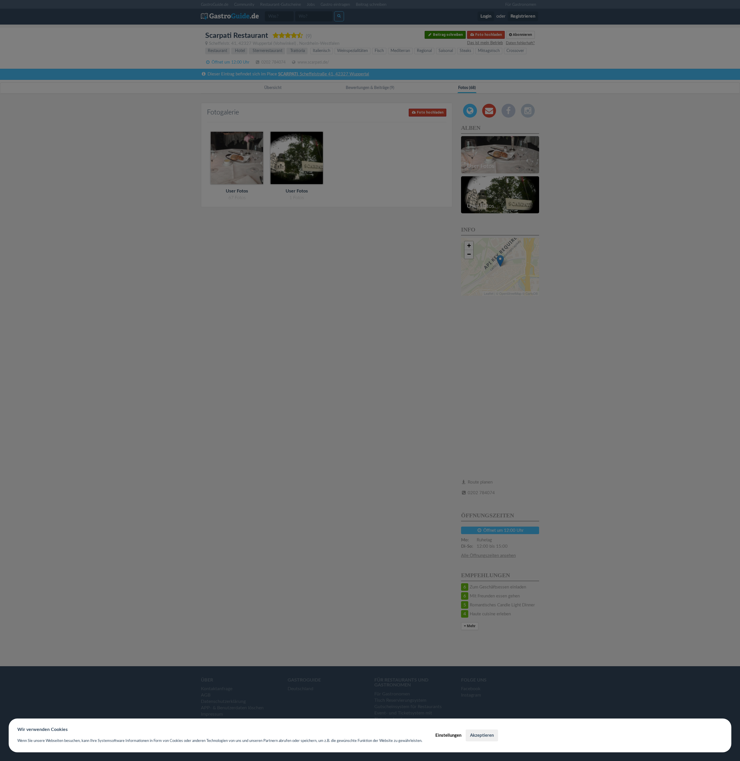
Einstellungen (448, 735)
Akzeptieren (482, 735)
